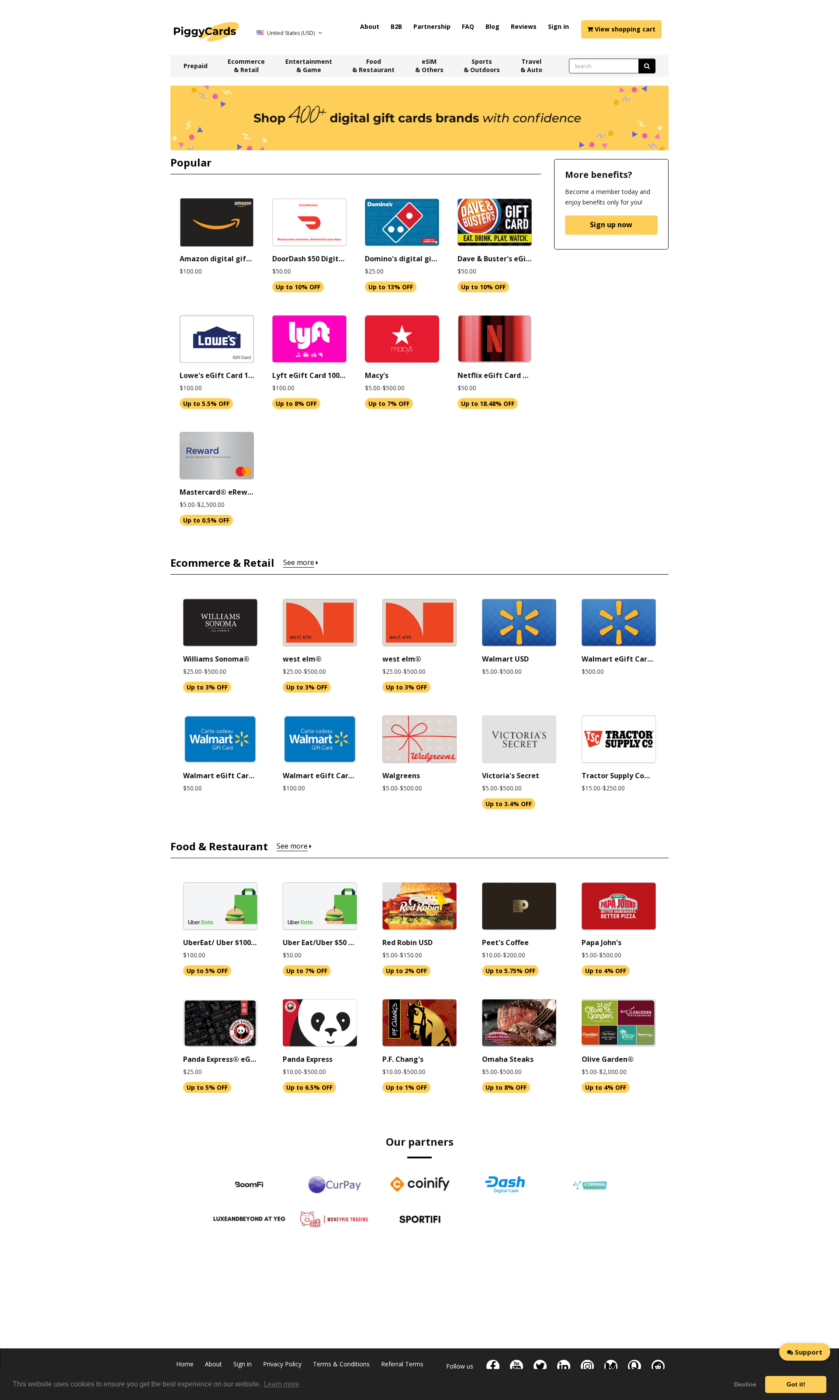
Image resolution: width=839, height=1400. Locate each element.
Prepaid (196, 66)
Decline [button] (745, 1384)
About (369, 26)
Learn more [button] (281, 1384)
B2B (396, 26)
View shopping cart (624, 29)
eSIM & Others (429, 65)
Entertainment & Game (308, 65)
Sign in (558, 26)
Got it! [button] (796, 1384)
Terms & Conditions (341, 1364)
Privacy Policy (282, 1364)
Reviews (524, 26)
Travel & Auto (531, 65)
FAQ (468, 26)
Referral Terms (402, 1364)
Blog (492, 26)
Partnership (432, 26)
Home (185, 1364)
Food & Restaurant (373, 65)
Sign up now (611, 224)
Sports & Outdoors (482, 65)
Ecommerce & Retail (246, 65)
